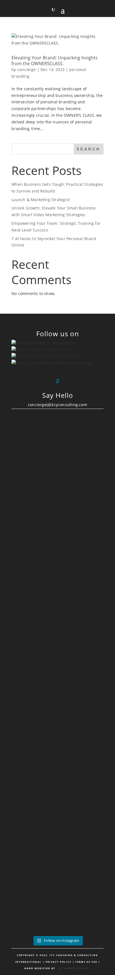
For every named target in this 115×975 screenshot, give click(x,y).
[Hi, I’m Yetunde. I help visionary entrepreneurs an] (57, 654)
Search (88, 149)
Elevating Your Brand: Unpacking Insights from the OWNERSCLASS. (54, 61)
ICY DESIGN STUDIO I (74, 968)
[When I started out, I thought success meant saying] (57, 822)
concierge (26, 69)
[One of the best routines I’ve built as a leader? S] (57, 562)
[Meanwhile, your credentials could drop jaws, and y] (57, 901)
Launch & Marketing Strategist (40, 199)
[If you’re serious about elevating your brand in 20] (57, 736)
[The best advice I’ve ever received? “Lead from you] (57, 463)
